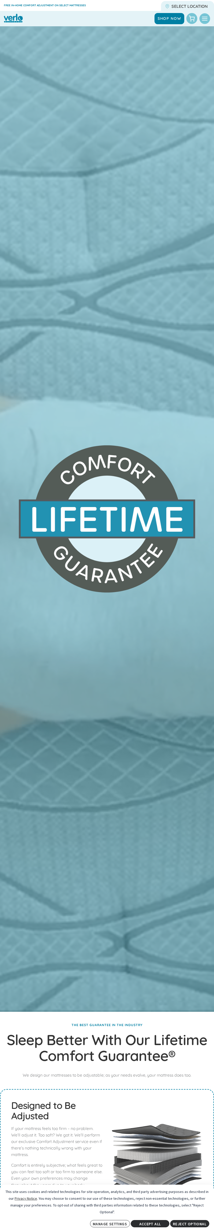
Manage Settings (110, 1224)
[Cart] (191, 18)
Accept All (150, 1224)
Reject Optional (189, 1224)
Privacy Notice (26, 1198)
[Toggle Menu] (204, 18)
